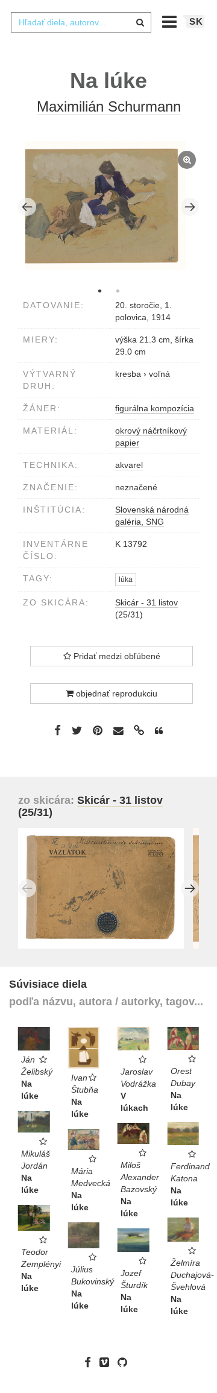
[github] (125, 1362)
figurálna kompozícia (154, 408)
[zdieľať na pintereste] (98, 730)
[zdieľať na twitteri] (77, 730)
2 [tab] (118, 291)
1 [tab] (99, 291)
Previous (27, 207)
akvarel (129, 465)
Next (190, 207)
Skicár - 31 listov (146, 602)
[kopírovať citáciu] (159, 731)
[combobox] (81, 22)
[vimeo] (107, 1362)
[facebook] (90, 1362)
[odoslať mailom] (118, 731)
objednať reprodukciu (115, 693)
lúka (126, 579)
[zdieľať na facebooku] (57, 730)
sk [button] (196, 21)
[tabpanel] (109, 207)
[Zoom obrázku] (105, 205)
